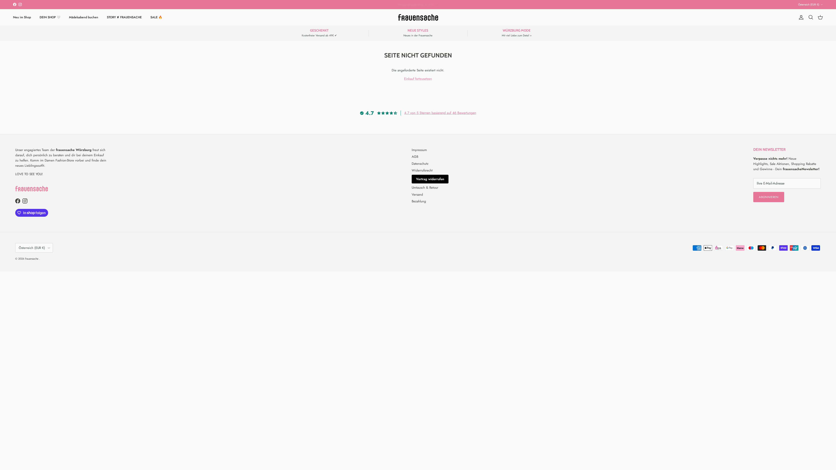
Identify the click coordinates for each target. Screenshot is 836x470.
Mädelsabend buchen (83, 17)
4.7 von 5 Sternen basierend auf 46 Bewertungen (440, 112)
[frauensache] (418, 17)
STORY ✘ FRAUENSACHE (124, 17)
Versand (417, 194)
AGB (415, 156)
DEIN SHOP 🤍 (50, 17)
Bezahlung (419, 201)
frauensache (32, 259)
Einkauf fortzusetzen (418, 78)
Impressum (419, 150)
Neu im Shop (22, 17)
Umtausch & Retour (425, 187)
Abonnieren (769, 197)
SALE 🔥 (156, 17)
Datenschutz (420, 163)
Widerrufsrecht (422, 170)
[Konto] (800, 17)
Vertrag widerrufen (430, 179)
